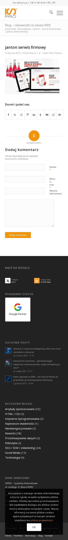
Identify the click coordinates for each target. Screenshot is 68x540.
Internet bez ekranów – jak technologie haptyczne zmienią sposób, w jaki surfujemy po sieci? (36, 364)
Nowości (10, 433)
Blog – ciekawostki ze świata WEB (28, 25)
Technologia (12, 457)
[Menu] (58, 13)
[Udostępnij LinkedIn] (34, 114)
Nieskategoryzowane (18, 428)
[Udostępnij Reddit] (53, 114)
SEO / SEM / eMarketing (20, 448)
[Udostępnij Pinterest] (28, 114)
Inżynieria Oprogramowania (22, 418)
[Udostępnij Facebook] (8, 114)
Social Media (12, 452)
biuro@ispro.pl (20, 2)
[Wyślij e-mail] (60, 114)
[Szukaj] (49, 13)
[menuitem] (49, 13)
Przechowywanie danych (20, 438)
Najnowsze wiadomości (19, 423)
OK (34, 527)
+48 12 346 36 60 (37, 2)
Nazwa (53, 169)
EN (49, 2)
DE (54, 2)
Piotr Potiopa (55, 53)
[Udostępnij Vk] (47, 114)
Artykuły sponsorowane (20, 409)
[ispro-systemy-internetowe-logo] (28, 13)
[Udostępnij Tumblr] (40, 114)
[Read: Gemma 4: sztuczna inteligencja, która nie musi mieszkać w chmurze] (8, 350)
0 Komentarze (29, 53)
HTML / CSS (12, 414)
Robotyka (11, 443)
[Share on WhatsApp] (21, 114)
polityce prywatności (41, 520)
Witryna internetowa (56, 192)
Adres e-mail (52, 183)
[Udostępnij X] (15, 114)
